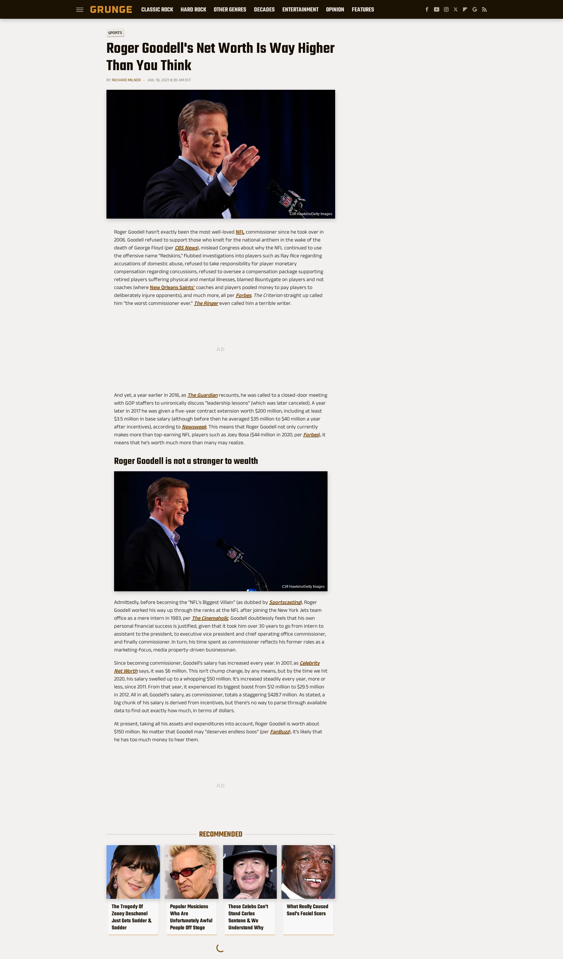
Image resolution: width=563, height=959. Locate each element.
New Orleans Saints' (172, 287)
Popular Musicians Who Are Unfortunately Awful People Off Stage (191, 917)
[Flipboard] (465, 9)
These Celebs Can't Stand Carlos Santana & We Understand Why (248, 917)
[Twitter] (455, 9)
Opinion (335, 9)
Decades (264, 9)
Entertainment (300, 9)
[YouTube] (436, 9)
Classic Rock (157, 9)
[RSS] (484, 9)
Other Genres (230, 9)
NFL (240, 232)
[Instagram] (446, 9)
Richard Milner (126, 79)
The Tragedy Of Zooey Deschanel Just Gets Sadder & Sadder (131, 917)
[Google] (474, 9)
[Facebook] (427, 9)
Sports (115, 32)
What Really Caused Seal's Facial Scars (307, 910)
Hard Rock (193, 9)
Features (363, 9)
